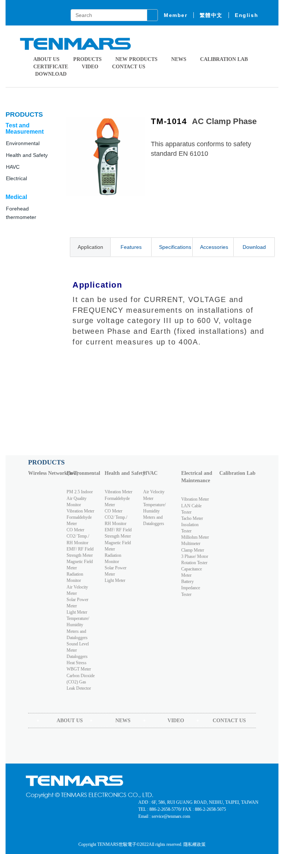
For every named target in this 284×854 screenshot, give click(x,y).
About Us (46, 59)
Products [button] (87, 59)
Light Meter (77, 612)
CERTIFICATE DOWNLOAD (50, 70)
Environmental (83, 473)
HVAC (150, 473)
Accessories (214, 247)
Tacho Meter (192, 518)
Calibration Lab (224, 59)
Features (131, 247)
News (178, 59)
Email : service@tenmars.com (164, 816)
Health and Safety (27, 155)
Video (90, 66)
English (246, 15)
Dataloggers (77, 656)
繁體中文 (211, 15)
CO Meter (75, 529)
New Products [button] (136, 59)
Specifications (175, 247)
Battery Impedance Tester (190, 588)
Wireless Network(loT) (45, 473)
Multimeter (190, 543)
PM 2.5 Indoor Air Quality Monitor (80, 498)
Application (90, 247)
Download (254, 247)
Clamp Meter (192, 550)
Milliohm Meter (195, 537)
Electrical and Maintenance (196, 476)
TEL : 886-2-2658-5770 (159, 809)
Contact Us (128, 66)
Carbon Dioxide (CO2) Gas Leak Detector (81, 682)
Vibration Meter (80, 511)
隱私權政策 (194, 844)
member (175, 15)
